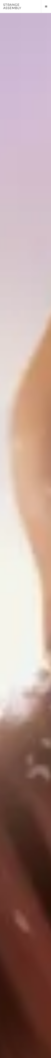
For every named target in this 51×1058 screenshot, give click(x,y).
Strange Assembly (12, 6)
